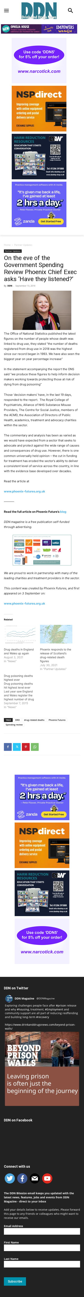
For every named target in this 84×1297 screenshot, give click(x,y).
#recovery (42, 1017)
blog (62, 512)
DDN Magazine (24, 998)
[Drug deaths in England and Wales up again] (20, 634)
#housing (23, 1009)
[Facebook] (8, 747)
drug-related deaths (34, 719)
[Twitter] (17, 747)
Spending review (14, 724)
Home (7, 245)
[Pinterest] (26, 747)
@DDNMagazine (46, 998)
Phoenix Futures (57, 719)
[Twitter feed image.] (42, 1069)
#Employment (54, 1009)
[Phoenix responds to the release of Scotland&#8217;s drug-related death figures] (56, 634)
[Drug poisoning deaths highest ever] (22, 691)
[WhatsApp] (35, 747)
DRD (17, 719)
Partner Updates (23, 245)
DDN (9, 285)
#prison (61, 1005)
